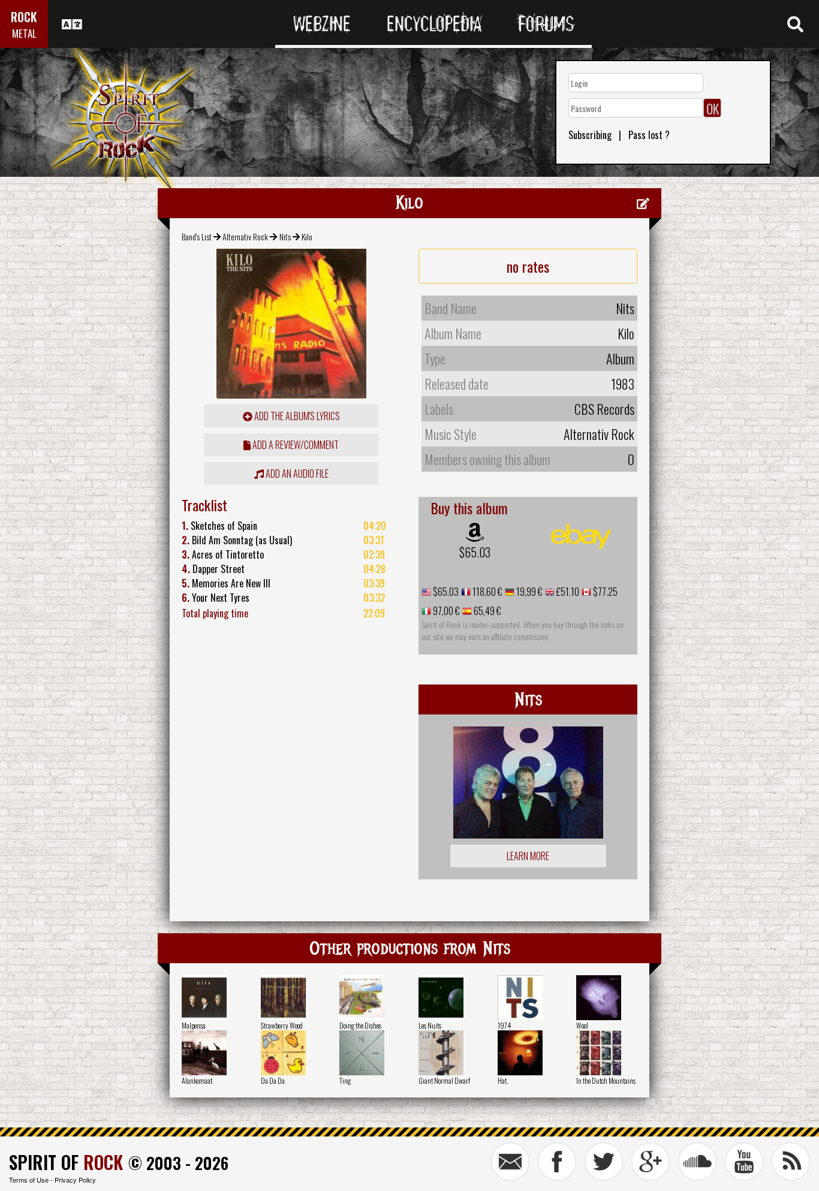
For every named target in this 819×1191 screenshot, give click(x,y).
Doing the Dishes (360, 1025)
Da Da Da (273, 1080)
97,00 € (445, 611)
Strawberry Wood (282, 1025)
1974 (504, 1025)
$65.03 (474, 552)
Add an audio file (296, 473)
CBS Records (604, 408)
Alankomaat (197, 1080)
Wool (582, 1025)
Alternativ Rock (245, 236)
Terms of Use (29, 1179)
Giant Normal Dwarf (444, 1080)
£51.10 (567, 591)
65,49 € (486, 611)
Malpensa (194, 1025)
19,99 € (528, 591)
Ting (345, 1080)
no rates (528, 266)
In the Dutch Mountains (606, 1080)
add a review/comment (295, 445)
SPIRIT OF (66, 1161)
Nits (285, 236)
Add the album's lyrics (296, 416)
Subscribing (590, 135)
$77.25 (604, 591)
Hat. (503, 1080)
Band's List (197, 236)
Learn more (528, 856)
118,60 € (486, 591)
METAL (24, 33)
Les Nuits (429, 1025)
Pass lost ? (649, 135)
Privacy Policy (75, 1179)
